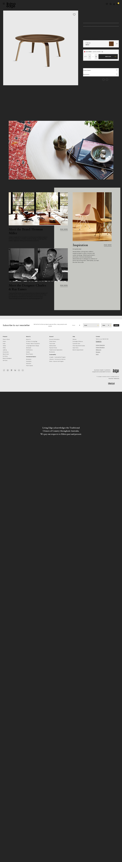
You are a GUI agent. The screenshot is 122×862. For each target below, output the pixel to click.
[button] (101, 43)
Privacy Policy (111, 378)
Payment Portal (53, 347)
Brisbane (98, 352)
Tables (84, 11)
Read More (64, 229)
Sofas (4, 343)
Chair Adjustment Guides (79, 345)
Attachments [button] (86, 74)
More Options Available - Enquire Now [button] (91, 64)
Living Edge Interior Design (32, 345)
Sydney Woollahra (100, 347)
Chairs (4, 341)
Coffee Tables (90, 11)
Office (4, 347)
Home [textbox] (73, 325)
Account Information (54, 339)
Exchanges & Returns (78, 341)
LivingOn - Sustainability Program (57, 357)
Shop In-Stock (6, 339)
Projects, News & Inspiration (33, 343)
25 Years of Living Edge (31, 341)
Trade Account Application (55, 350)
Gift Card (5, 360)
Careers (28, 352)
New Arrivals (6, 354)
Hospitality (28, 361)
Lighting (5, 350)
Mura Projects (29, 354)
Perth (97, 354)
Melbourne (98, 349)
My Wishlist (52, 352)
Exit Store (5, 356)
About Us (28, 339)
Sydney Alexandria (100, 345)
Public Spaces (29, 365)
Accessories (6, 352)
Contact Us (98, 341)
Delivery (74, 339)
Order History (52, 341)
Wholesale (28, 347)
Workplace (28, 359)
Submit (116, 325)
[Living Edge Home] (11, 5)
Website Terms (116, 378)
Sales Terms (75, 347)
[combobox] (76, 325)
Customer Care (76, 343)
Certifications (29, 350)
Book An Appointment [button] (78, 350)
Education (28, 363)
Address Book (52, 345)
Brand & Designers (7, 358)
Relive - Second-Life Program (56, 361)
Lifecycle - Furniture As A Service (57, 359)
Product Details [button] (87, 70)
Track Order (52, 343)
